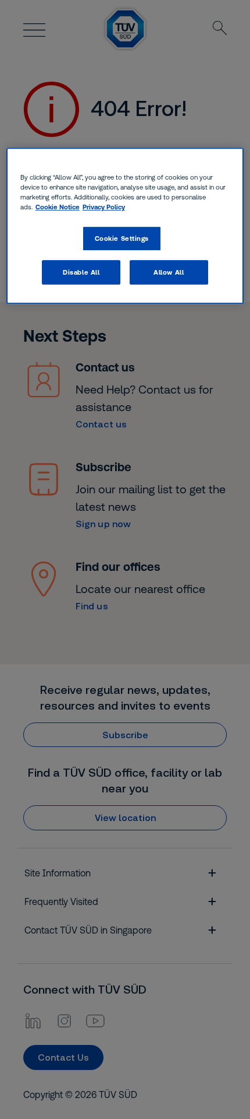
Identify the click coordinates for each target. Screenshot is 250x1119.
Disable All (81, 272)
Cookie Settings (122, 238)
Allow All (168, 272)
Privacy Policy (104, 207)
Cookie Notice (57, 207)
